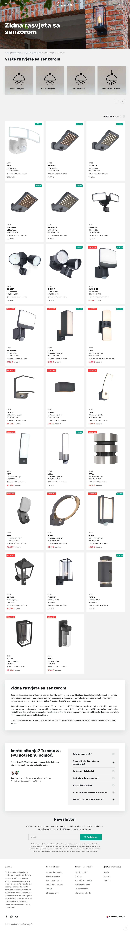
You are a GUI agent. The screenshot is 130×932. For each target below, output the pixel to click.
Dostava (78, 876)
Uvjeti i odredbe (81, 872)
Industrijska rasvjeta (54, 884)
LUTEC (9, 163)
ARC (9, 166)
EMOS (9, 533)
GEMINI (51, 412)
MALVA (10, 659)
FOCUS (91, 597)
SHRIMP (10, 289)
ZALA (50, 659)
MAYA (91, 474)
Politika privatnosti (82, 884)
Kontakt (107, 880)
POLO (50, 535)
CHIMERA (92, 227)
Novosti (107, 876)
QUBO (91, 535)
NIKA (9, 535)
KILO (90, 412)
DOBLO (10, 412)
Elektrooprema (52, 893)
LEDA (50, 474)
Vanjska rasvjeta (53, 876)
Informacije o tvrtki (83, 893)
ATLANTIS (52, 166)
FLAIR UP (52, 597)
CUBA (50, 351)
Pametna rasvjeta (53, 880)
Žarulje (49, 889)
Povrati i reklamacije (83, 880)
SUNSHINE (93, 289)
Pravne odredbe (81, 889)
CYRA (91, 351)
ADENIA (10, 597)
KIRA (9, 474)
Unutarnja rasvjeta (54, 872)
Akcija (106, 872)
